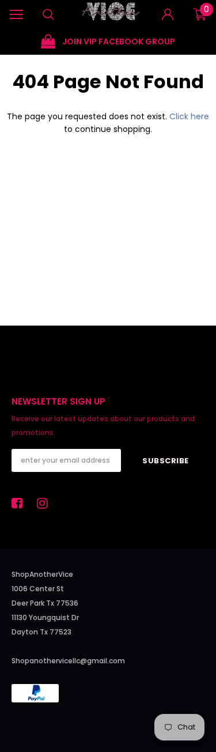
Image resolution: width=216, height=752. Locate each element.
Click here (189, 116)
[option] (108, 41)
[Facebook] (20, 503)
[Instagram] (45, 503)
